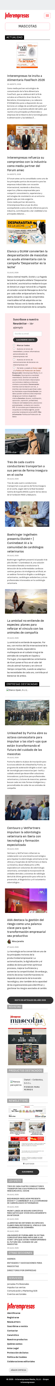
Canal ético (13, 1335)
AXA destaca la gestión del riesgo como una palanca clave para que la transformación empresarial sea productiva (26, 928)
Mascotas (27, 26)
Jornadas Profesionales (18, 1284)
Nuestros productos (17, 1339)
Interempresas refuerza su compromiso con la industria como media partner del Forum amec (26, 164)
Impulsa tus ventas (16, 1287)
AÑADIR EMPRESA (18, 1370)
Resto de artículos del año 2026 (30, 1000)
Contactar (12, 1330)
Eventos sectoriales (16, 1294)
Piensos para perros (32, 1088)
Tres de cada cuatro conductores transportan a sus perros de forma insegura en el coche (27, 468)
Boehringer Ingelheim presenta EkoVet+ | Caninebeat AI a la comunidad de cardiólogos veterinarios (25, 543)
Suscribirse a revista (17, 1326)
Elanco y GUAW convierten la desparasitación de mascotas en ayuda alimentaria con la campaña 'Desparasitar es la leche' (27, 259)
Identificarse (13, 1313)
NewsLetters (13, 1322)
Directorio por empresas (21, 1270)
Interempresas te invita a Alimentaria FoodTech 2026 (26, 78)
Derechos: (22, 398)
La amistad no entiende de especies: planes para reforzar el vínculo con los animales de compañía (25, 627)
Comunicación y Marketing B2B (22, 1290)
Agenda (11, 1258)
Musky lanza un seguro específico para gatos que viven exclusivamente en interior (26, 1213)
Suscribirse (27, 1172)
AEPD (36, 412)
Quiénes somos (14, 1344)
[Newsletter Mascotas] (27, 1133)
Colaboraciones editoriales (21, 1361)
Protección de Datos (17, 1352)
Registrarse (13, 1317)
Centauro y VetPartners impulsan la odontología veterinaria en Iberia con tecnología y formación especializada (24, 836)
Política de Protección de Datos (28, 371)
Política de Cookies (17, 1357)
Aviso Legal (37, 368)
